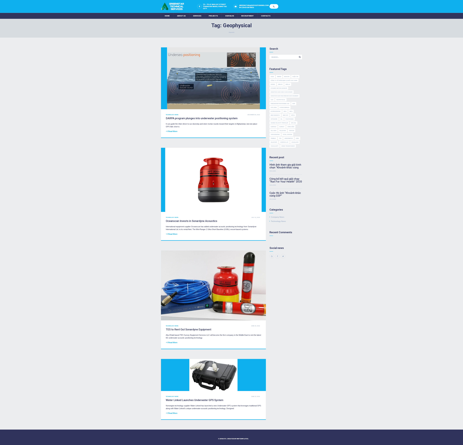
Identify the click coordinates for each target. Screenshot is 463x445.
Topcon (291, 130)
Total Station (287, 134)
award (279, 76)
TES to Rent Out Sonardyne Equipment (188, 329)
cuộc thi (295, 76)
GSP (293, 103)
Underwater (288, 138)
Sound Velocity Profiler (279, 123)
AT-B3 (272, 76)
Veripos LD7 (284, 142)
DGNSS (273, 84)
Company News (277, 217)
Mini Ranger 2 (275, 115)
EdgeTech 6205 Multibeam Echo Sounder (284, 96)
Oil (281, 119)
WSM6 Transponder (288, 146)
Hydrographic (276, 111)
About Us (181, 16)
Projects (213, 16)
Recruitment (247, 16)
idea (285, 111)
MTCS (293, 115)
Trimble (273, 138)
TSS (280, 138)
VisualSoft (274, 146)
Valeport (274, 142)
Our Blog (229, 16)
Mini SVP (285, 115)
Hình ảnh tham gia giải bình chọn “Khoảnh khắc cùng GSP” (285, 166)
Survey (281, 126)
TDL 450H (273, 130)
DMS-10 (288, 84)
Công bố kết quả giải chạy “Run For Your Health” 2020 (285, 180)
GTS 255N (274, 107)
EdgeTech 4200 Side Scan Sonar (281, 92)
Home (167, 16)
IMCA (291, 111)
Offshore (274, 119)
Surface (273, 126)
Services (197, 16)
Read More (172, 131)
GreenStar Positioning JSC (280, 103)
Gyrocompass (284, 107)
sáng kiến (290, 126)
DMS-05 (280, 84)
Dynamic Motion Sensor (279, 88)
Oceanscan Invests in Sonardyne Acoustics (191, 220)
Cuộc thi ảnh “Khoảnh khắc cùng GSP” (285, 194)
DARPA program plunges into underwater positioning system (202, 118)
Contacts (265, 16)
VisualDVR (294, 142)
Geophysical (280, 99)
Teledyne (282, 130)
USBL (297, 138)
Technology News (172, 114)
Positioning (290, 119)
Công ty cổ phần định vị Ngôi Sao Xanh (284, 80)
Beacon (286, 76)
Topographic (275, 134)
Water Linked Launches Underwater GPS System (194, 400)
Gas (272, 99)
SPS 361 (293, 123)
